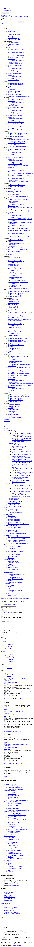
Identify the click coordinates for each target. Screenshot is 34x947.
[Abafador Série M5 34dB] (16, 99)
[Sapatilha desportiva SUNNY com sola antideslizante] (20, 358)
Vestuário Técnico (13, 253)
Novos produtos (9, 892)
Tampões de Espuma (14, 93)
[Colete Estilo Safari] (14, 257)
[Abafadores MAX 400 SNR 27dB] (18, 175)
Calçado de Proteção (14, 404)
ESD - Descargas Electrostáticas (21, 448)
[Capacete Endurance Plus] (16, 57)
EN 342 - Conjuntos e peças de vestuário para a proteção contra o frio (22, 489)
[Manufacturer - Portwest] (15, 84)
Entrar (2, 23)
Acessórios (11, 254)
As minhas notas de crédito (12, 909)
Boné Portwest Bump (14, 72)
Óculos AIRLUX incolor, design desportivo (20, 173)
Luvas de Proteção (13, 406)
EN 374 (10, 656)
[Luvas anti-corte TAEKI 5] (16, 320)
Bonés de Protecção (13, 42)
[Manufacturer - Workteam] (16, 296)
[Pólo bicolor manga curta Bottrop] (18, 282)
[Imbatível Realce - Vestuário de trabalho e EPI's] (15, 16)
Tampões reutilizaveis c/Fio (16, 122)
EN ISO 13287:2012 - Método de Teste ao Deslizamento (21, 440)
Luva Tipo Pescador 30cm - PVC (12, 698)
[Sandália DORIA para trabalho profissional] (20, 377)
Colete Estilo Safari (13, 264)
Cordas (10, 588)
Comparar (7, 684)
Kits (9, 593)
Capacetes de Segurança (15, 44)
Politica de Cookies (9, 897)
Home (6, 428)
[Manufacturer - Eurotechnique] (17, 338)
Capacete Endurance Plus (15, 63)
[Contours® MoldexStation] (16, 107)
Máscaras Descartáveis (14, 190)
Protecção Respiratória (14, 34)
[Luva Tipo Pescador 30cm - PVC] (14, 679)
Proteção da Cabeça (13, 409)
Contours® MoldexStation (15, 114)
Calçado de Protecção (14, 39)
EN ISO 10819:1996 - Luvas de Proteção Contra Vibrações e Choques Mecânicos (21, 477)
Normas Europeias (9, 430)
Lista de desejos (5, 15)
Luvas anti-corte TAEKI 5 (15, 327)
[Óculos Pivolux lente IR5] (16, 157)
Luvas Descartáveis (13, 303)
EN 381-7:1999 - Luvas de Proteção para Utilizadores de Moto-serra (22, 461)
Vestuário (10, 36)
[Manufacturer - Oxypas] (15, 398)
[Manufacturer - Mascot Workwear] (18, 291)
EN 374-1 (10, 658)
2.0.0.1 (10, 674)
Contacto (7, 8)
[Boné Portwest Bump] (15, 65)
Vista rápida (7, 680)
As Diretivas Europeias (14, 417)
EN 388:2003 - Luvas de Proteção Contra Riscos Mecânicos (21, 458)
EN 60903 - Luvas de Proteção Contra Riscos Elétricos (20, 481)
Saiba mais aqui (17, 945)
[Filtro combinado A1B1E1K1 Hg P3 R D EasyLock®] (20, 212)
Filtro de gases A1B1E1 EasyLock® (18, 236)
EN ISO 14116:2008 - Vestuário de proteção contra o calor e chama (22, 495)
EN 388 (10, 660)
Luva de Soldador (13, 335)
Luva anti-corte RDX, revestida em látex (19, 319)
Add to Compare (13, 54)
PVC (9, 648)
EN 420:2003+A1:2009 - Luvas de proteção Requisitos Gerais (22, 445)
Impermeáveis (12, 246)
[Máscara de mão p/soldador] (16, 149)
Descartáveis (11, 244)
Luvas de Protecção (13, 38)
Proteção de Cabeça (13, 30)
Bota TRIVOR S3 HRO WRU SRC (18, 374)
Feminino (10, 346)
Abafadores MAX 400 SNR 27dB (18, 181)
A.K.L (9, 668)
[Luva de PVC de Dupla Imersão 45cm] (16, 744)
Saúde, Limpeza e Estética (15, 248)
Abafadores (11, 88)
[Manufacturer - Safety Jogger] (17, 341)
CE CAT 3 (11, 654)
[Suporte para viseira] (14, 73)
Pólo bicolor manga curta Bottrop (17, 288)
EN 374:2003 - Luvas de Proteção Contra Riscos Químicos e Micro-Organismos (21, 465)
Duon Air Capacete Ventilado (16, 55)
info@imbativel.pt (13, 885)
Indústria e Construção (14, 348)
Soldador (10, 351)
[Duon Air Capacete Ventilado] (17, 49)
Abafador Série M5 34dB (15, 105)
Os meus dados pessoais (11, 912)
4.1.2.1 (10, 676)
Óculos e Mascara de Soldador (16, 143)
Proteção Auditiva (13, 31)
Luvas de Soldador (13, 301)
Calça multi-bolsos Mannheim (16, 280)
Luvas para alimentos (18, 449)
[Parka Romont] (13, 265)
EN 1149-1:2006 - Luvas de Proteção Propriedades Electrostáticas (22, 473)
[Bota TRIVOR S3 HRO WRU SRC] (19, 367)
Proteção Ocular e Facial (15, 413)
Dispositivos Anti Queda (15, 590)
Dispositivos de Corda (14, 592)
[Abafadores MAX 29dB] (15, 123)
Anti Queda (7, 583)
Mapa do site (8, 10)
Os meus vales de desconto (12, 913)
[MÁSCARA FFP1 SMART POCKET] (20, 222)
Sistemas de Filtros (13, 194)
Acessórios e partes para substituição (18, 96)
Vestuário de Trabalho (14, 251)
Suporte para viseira (13, 80)
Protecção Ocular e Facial (15, 33)
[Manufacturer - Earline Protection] (18, 133)
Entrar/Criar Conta (9, 604)
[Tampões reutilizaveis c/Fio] (16, 115)
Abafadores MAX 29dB (15, 130)
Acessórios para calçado (15, 353)
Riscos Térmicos (12, 309)
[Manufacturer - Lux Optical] (16, 185)
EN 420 (10, 661)
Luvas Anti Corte (13, 299)
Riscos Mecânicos (13, 306)
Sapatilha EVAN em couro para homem (19, 392)
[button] (6, 28)
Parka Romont (12, 272)
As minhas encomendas (11, 907)
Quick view (11, 51)
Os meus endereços (9, 910)
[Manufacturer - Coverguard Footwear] (19, 395)
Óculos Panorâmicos (14, 144)
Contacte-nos (8, 895)
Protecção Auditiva (9, 514)
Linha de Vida (12, 595)
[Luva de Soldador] (14, 328)
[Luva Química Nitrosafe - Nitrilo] (14, 711)
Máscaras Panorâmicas (14, 191)
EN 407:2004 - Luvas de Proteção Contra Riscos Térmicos (21, 455)
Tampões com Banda (14, 91)
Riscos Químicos (13, 307)
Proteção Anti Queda (14, 416)
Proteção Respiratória (14, 414)
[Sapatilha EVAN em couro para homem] (20, 385)
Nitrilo (9, 646)
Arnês (9, 587)
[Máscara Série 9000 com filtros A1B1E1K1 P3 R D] (20, 201)
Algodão (9, 644)
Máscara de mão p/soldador (16, 156)
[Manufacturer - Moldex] (15, 135)
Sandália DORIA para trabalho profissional (20, 383)
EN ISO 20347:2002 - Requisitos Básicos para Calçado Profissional (21, 437)
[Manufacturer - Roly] (14, 295)
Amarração (11, 585)
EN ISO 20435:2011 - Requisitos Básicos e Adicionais (21, 434)
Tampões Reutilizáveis (14, 94)
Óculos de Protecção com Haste (17, 141)
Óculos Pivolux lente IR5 (15, 164)
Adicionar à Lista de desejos (16, 52)
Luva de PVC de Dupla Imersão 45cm (14, 763)
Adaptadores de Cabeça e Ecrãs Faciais (19, 139)
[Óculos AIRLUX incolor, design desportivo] (20, 167)
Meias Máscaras (12, 193)
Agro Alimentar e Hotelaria (16, 243)
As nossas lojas (8, 893)
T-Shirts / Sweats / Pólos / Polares (17, 249)
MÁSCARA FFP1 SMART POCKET (19, 228)
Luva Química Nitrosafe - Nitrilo (12, 731)
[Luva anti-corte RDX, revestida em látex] (20, 312)
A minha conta (5, 903)
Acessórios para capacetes (15, 46)
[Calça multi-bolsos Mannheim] (17, 274)
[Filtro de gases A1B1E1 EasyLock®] (19, 230)
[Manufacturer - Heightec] (15, 83)
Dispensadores (12, 89)
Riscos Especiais (12, 304)
